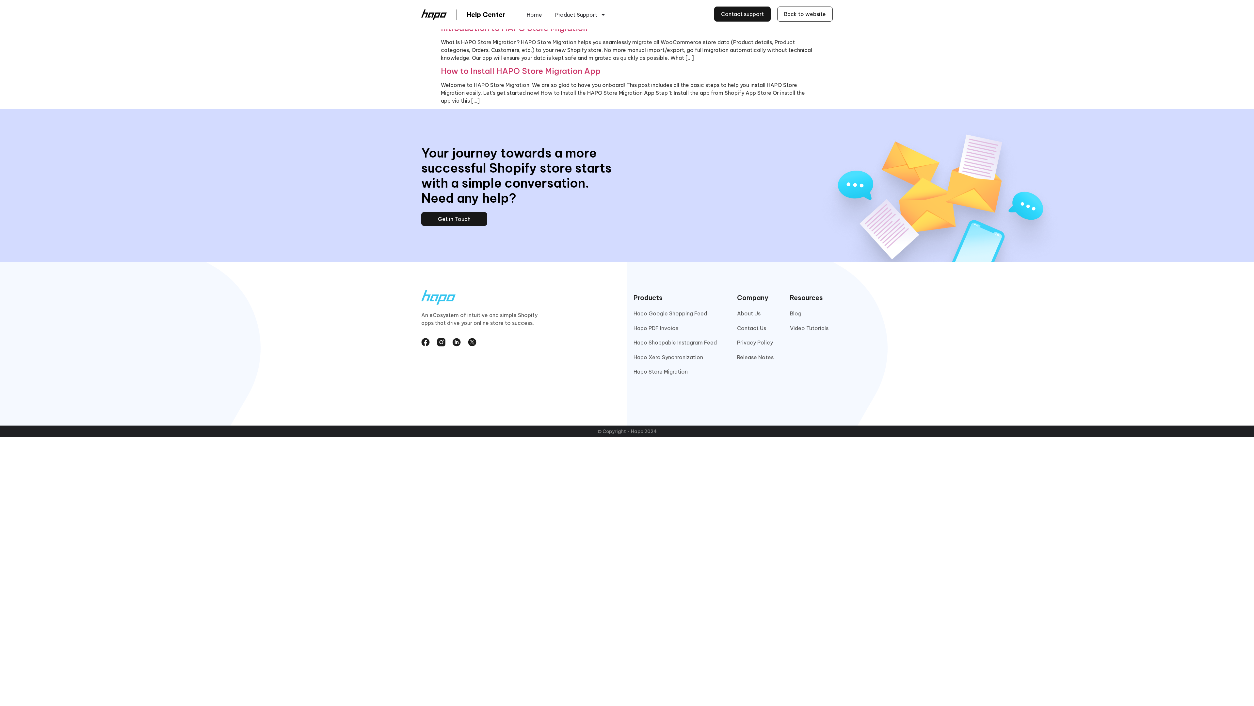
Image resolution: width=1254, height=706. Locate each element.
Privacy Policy (755, 342)
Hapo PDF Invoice (656, 328)
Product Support (576, 14)
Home (534, 14)
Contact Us (751, 328)
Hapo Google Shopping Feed (670, 313)
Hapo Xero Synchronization (668, 357)
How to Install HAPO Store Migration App (521, 71)
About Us (749, 313)
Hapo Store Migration (661, 371)
